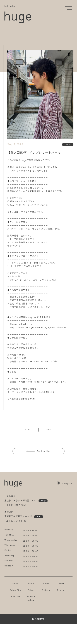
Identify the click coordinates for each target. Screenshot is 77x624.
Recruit (61, 590)
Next (49, 429)
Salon (31, 583)
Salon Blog (16, 590)
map (43, 501)
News (16, 583)
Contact (15, 597)
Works (46, 583)
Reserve (38, 618)
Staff (61, 583)
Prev (27, 429)
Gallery (46, 590)
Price (31, 590)
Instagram (67, 484)
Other (68, 145)
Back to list (43, 451)
